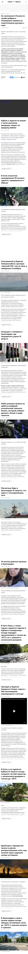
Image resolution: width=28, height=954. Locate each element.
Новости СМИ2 (5, 102)
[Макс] (10, 77)
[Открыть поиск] (26, 2)
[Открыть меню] (2, 2)
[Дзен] (23, 77)
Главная (3, 13)
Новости (8, 13)
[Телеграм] (13, 77)
